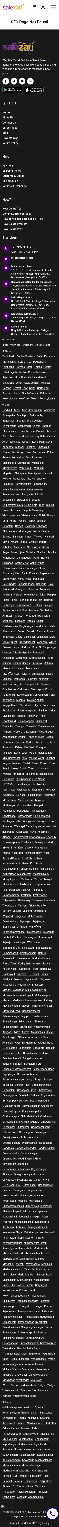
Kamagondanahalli (38, 1227)
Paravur (25, 889)
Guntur (13, 436)
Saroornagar (25, 816)
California (45, 393)
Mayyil (48, 879)
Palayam (25, 1428)
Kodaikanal (8, 1423)
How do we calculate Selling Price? (23, 218)
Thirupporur (8, 1491)
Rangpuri (41, 584)
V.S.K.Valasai (9, 1439)
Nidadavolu (18, 478)
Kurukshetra (30, 594)
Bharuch (50, 631)
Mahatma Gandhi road (36, 1253)
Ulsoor (25, 1005)
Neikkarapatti (34, 1423)
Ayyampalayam (11, 1412)
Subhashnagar (28, 1343)
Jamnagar (29, 636)
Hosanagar (26, 1195)
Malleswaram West (36, 989)
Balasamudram (29, 1412)
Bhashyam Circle (26, 1090)
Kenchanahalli (47, 1232)
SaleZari (36, 1512)
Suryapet (7, 826)
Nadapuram (26, 884)
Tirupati (26, 510)
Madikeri (18, 1253)
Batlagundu (46, 1412)
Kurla (17, 752)
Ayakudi (28, 1407)
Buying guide (10, 181)
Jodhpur (26, 647)
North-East (43, 388)
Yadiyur (42, 1385)
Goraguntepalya (23, 1174)
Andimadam (25, 1444)
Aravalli (31, 631)
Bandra (50, 736)
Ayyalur (39, 1407)
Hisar (31, 589)
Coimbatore (9, 689)
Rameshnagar (26, 1322)
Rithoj (5, 599)
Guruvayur (40, 842)
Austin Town (42, 1037)
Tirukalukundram (26, 1491)
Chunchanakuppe (40, 1127)
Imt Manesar (43, 589)
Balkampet (32, 773)
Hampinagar (29, 1185)
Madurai (20, 700)
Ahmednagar (9, 736)
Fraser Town (9, 963)
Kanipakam (38, 441)
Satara (14, 768)
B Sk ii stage (9, 1047)
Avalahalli (7, 1042)
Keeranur (45, 1417)
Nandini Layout (25, 1285)
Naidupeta (21, 473)
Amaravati (49, 410)
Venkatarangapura (12, 1364)
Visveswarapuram (39, 1374)
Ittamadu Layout (11, 1211)
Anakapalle (8, 415)
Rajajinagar (38, 921)
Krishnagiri (8, 700)
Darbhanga (18, 452)
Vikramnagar (43, 1369)
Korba (13, 520)
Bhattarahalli (45, 1090)
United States (42, 344)
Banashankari (10, 921)
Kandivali (29, 747)
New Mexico (9, 398)
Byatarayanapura (39, 1100)
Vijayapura (28, 1369)
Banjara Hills (46, 773)
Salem (52, 710)
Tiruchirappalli (26, 721)
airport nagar (9, 1444)
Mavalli (20, 1264)
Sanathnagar (9, 816)
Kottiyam (23, 863)
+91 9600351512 (21, 246)
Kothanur (39, 1237)
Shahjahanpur (36, 673)
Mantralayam (9, 468)
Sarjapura (26, 1016)
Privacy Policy (41, 1523)
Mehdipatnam (25, 800)
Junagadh (42, 636)
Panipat (51, 594)
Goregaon (7, 747)
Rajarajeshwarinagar (13, 942)
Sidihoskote (41, 1332)
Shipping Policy (11, 170)
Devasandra (23, 958)
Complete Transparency (16, 213)
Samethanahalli (11, 1327)
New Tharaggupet (12, 1295)
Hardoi (50, 657)
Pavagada (24, 1306)
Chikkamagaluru (30, 1121)
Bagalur (50, 1047)
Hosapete (39, 1195)
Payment (7, 165)
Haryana (20, 366)
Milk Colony (9, 1274)
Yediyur (51, 1385)
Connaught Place (35, 568)
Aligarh (17, 652)
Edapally (51, 837)
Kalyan (19, 747)
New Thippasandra (35, 1295)
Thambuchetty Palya (28, 1348)
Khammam (38, 789)
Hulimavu (22, 974)
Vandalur (22, 1497)
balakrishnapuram (12, 1407)
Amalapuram (35, 410)
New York (24, 398)
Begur (38, 1079)
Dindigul (7, 410)
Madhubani (39, 452)
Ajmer (52, 642)
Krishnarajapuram (12, 1242)
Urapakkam (8, 1497)
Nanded (16, 763)
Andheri (22, 736)
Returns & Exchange (14, 186)
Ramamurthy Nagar (41, 1005)
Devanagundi (41, 1132)
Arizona (6, 393)
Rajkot (6, 642)
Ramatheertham (11, 494)
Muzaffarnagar (10, 673)
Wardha (6, 773)
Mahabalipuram (11, 1465)
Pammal (7, 1481)
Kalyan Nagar (9, 968)
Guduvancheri (10, 1454)
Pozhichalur (30, 1481)
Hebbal (6, 937)
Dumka (52, 552)
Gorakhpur (22, 657)
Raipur (31, 520)
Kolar (5, 1237)
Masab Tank (9, 800)
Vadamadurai (26, 1439)
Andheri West (36, 736)
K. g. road (7, 1221)
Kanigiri (26, 441)
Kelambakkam (27, 1454)
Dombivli (50, 742)
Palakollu (7, 483)
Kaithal (18, 594)
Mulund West (36, 758)
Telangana (8, 366)
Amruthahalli (38, 1032)
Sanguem (18, 536)
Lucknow (37, 663)
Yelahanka (48, 931)
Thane (31, 768)
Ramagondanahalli (12, 1316)
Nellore (6, 478)
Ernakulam (27, 842)
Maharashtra (9, 361)
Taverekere (8, 1348)
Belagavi (48, 1079)
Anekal (50, 1032)
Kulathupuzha (10, 868)
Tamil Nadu (8, 356)
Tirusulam (42, 1491)
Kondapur (51, 789)
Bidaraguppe (9, 1095)
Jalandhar (7, 620)
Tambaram (41, 1486)
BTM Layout (33, 942)
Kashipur (44, 678)
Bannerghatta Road (43, 1069)
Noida (42, 594)
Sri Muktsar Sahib (45, 626)
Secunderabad (41, 816)
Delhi (39, 356)
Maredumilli (25, 468)
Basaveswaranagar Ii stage (17, 1079)
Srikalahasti (23, 499)
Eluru (5, 436)
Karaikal (49, 536)
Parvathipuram (23, 483)
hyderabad (8, 831)
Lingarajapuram (33, 1000)
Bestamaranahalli (41, 1084)
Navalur (6, 1475)
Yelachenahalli (10, 1390)
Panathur (44, 1300)
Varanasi (7, 678)
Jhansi (17, 663)
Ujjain (22, 552)
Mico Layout (43, 1269)
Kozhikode (36, 863)
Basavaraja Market (27, 1074)
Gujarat (47, 366)
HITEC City (8, 784)
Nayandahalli (31, 979)
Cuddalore (23, 689)
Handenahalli (45, 1185)
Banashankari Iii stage (35, 1053)
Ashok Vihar (37, 563)
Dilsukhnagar (23, 779)
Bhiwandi (7, 742)
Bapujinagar (9, 1074)
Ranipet (43, 710)
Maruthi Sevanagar (13, 989)
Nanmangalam (39, 1470)
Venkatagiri (38, 510)
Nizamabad (8, 810)
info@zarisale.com (22, 257)
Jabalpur (7, 547)
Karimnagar (8, 789)
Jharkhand (8, 382)
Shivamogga (25, 1332)
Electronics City (11, 947)
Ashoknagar (9, 1037)
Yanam (14, 541)
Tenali (5, 510)
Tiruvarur (7, 731)
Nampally (39, 805)
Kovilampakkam (11, 1460)
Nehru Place (24, 578)
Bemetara (7, 526)
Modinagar (18, 668)
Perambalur (49, 705)
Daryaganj (8, 573)
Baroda (41, 631)
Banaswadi (28, 947)
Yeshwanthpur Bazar (24, 1395)
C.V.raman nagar (11, 1105)
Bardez (19, 526)
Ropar (39, 620)
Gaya (28, 452)
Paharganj (38, 578)
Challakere (47, 1105)
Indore (43, 541)
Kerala (21, 361)
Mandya (39, 1258)
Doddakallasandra (25, 1148)
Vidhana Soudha (11, 1369)
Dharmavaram (10, 431)
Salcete (6, 536)
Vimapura (7, 1374)
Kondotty (27, 858)
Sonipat (24, 599)
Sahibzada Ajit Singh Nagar (17, 626)
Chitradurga (23, 1127)
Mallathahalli (34, 931)
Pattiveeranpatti (11, 1433)
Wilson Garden (10, 1385)
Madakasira (9, 462)
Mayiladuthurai (35, 700)
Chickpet (17, 937)
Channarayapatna (31, 1111)
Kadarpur (7, 594)
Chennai (45, 684)
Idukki (50, 842)
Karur (52, 694)
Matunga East (45, 752)
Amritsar (7, 615)
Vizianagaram (29, 515)
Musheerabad (24, 805)
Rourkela (34, 610)
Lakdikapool (35, 794)
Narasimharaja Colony (14, 1290)
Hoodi (34, 968)
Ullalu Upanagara (20, 1358)
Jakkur (44, 974)
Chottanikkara (37, 837)
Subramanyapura (46, 1343)
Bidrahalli (24, 1095)
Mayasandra (33, 1264)
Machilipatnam (34, 457)
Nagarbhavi (24, 984)
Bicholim (30, 526)
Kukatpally (8, 794)
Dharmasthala (30, 1142)
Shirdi (23, 768)
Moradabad (32, 668)
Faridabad (8, 589)
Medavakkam (10, 1470)
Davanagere (26, 1132)
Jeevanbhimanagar (29, 1216)
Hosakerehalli (10, 1195)
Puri (24, 610)
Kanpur (26, 663)
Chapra (6, 452)
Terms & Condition (20, 1523)
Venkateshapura (33, 1364)
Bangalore (20, 916)
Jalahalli (7, 979)
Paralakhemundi (11, 610)
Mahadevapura (43, 995)
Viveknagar (22, 1380)
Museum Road (43, 1274)
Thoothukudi (9, 721)
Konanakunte (25, 1237)
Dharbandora (9, 531)
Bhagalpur (43, 447)
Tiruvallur (31, 726)
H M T (45, 1179)
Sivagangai (8, 715)
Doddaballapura (41, 958)
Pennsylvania (47, 398)
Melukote (29, 1269)
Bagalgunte (25, 1047)
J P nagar (22, 926)
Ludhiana (20, 620)
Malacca (45, 382)
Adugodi (7, 1032)
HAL (18, 1185)
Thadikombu (47, 1433)
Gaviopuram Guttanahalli (16, 1169)
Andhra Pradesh (26, 356)
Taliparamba (9, 900)
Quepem (46, 531)
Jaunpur (6, 663)
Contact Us (9, 122)
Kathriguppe (31, 1232)
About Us (7, 117)
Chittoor (46, 425)
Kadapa (51, 436)
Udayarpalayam (22, 1449)
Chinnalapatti (9, 1417)
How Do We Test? (13, 208)
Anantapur (22, 415)
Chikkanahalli (48, 1121)
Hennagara (19, 1190)
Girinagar (7, 1174)
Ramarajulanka (34, 489)
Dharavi (39, 742)
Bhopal (23, 541)
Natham (21, 1423)
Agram (25, 1032)
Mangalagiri (38, 462)
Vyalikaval (36, 1380)
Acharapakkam (41, 1449)
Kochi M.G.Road (11, 858)
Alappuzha (22, 831)
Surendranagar (27, 642)
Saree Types (9, 127)
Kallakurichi (8, 694)
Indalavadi (46, 1206)
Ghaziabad (8, 657)
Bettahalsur (8, 1090)
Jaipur (16, 647)
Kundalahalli (25, 1248)
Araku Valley (37, 415)
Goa (29, 361)
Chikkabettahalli (30, 1116)
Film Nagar (38, 779)
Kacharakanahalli (24, 1221)
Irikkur (6, 847)
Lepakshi (31, 447)
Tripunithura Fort (38, 905)
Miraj (24, 758)
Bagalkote (38, 1047)
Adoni (16, 410)
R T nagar (37, 1306)
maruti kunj (36, 599)
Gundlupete (25, 1179)
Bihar (29, 366)
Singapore (27, 344)
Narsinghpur (34, 547)
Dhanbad (41, 552)
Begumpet (8, 779)
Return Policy (10, 143)
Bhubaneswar (24, 605)
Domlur (42, 953)
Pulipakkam (45, 1481)
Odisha (38, 366)
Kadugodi (24, 968)
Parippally (37, 889)
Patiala (31, 620)
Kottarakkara (9, 863)
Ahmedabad (9, 631)
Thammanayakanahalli (14, 1353)
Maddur (6, 1253)
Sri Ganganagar (47, 647)
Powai (43, 763)
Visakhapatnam (11, 515)
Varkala (17, 910)
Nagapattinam (10, 705)
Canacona (41, 526)
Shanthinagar (9, 1021)
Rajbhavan (47, 1311)
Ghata (19, 636)
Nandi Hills (8, 1285)
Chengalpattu (31, 684)
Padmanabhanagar (27, 1300)
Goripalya (38, 1174)
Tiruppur (20, 726)
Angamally (43, 831)
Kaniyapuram (42, 847)
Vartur (51, 1358)
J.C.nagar (34, 974)
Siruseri (6, 1486)
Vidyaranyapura (11, 1005)
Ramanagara (9, 1322)
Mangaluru (8, 1264)
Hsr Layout (8, 974)
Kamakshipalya (41, 963)
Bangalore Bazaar (12, 1063)
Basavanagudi (44, 947)
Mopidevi (7, 473)
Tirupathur (8, 726)
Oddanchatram (10, 1428)
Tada (41, 505)
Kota (35, 647)
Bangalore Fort (32, 1063)
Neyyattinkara (42, 884)
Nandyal (47, 473)
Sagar (5, 552)
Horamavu (45, 968)
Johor (19, 382)
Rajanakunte (9, 1311)
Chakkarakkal (20, 837)
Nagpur (6, 763)
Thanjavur (32, 715)
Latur (24, 752)
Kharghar (41, 747)
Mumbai (50, 758)
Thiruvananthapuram (43, 900)
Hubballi (22, 1200)
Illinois (16, 393)
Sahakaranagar (10, 1016)
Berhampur (8, 605)
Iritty (13, 847)
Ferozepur (31, 615)
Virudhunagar (45, 731)
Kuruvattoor (9, 874)
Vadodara (42, 642)
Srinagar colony (45, 821)
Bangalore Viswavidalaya (16, 1069)
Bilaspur (51, 515)
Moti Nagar (8, 805)
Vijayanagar (26, 1026)
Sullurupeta (30, 505)
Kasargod (17, 852)
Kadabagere (42, 1221)
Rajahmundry (40, 483)
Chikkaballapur (10, 1116)
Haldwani (31, 678)
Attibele (22, 1037)
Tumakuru (34, 1353)
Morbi (52, 636)
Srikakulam (8, 499)
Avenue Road (45, 1042)
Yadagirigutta (33, 826)
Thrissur (22, 905)
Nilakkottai (50, 1423)
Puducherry (39, 361)
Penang (6, 388)
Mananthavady (41, 874)
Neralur (33, 1290)
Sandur (49, 1327)
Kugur (13, 1237)
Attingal (6, 837)
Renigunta (27, 494)
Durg (5, 520)
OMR (15, 1475)
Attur (31, 1037)
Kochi (47, 852)
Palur (46, 1475)
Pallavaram (34, 1475)
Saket (51, 584)
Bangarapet (8, 420)
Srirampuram (26, 1021)
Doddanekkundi (46, 1148)
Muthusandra (24, 1279)
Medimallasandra (12, 1269)
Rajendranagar (39, 810)
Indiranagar (8, 926)
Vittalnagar (8, 1380)
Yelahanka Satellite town (34, 1390)
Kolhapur (7, 752)
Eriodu (22, 1417)
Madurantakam (43, 1460)
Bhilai (42, 515)
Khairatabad (23, 789)
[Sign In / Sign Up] (43, 7)
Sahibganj (7, 563)
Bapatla (21, 420)
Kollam (38, 858)
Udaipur (6, 652)
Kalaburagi (8, 1227)
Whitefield (35, 926)
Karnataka (49, 356)
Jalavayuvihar (39, 1211)
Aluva (33, 831)
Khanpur (33, 573)
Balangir (48, 599)
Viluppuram (30, 731)
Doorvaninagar (29, 1153)
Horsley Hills (37, 436)
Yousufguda (49, 826)
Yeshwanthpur (42, 1026)
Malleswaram (35, 916)
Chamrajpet (30, 937)
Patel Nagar (9, 584)
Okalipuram (8, 1300)
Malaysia (15, 344)
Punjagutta (23, 810)
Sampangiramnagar (32, 1327)
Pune (52, 763)
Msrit (21, 1274)
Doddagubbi (46, 1142)
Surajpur (41, 520)
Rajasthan (7, 377)
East (25, 388)
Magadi (6, 1000)
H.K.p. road (8, 1185)
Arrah (5, 441)
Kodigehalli (24, 963)
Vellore (18, 731)
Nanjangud (41, 1285)
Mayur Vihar (9, 578)
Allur (24, 410)
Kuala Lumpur (31, 382)
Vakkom (27, 910)
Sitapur (50, 673)
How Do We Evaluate (14, 224)
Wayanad (7, 916)
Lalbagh (48, 1000)
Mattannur (26, 879)
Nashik (27, 763)
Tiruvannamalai (46, 726)
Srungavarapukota (12, 505)
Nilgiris (37, 705)
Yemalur (6, 1395)
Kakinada (15, 441)
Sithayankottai (30, 1433)
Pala (5, 889)
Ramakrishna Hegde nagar (40, 1316)
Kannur (6, 852)
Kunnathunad (46, 868)
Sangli (6, 768)
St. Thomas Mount (23, 1486)
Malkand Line (10, 1258)
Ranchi (45, 557)
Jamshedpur (24, 557)
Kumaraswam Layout (35, 1242)
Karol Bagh (21, 573)
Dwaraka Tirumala (46, 431)
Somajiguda (28, 821)
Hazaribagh (8, 557)
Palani (35, 1428)
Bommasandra (28, 953)
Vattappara (39, 910)
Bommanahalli (10, 953)
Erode (48, 689)
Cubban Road (10, 1132)
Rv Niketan (41, 1322)
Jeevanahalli (9, 1216)
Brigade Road (48, 1095)
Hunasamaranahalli (13, 1206)
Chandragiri (24, 425)
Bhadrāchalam (35, 420)
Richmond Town (11, 1011)
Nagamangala (41, 1279)
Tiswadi (38, 536)
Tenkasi (21, 715)
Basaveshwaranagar (13, 931)
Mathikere (38, 984)
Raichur (48, 1306)
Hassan (6, 1190)
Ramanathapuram (27, 710)
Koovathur (28, 1460)
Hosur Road (9, 1200)
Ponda (36, 531)
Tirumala (15, 510)
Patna (50, 452)
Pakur (36, 557)
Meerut (6, 668)
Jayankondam (41, 1444)
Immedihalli (32, 1206)
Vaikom (6, 910)
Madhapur (49, 794)
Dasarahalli (8, 958)
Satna (14, 552)
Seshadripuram (41, 1016)
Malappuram (24, 874)
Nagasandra (9, 984)
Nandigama (34, 473)
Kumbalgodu (9, 1248)
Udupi (5, 1358)
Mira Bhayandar (11, 758)
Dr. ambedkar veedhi (14, 1158)
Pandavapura (9, 1306)
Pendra (22, 520)
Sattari (28, 536)
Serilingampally (11, 821)
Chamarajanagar (31, 1105)
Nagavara (45, 979)
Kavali (49, 441)
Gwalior (33, 541)
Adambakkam (36, 1497)
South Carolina (30, 393)
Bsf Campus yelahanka (15, 1100)
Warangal (19, 826)
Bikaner (6, 647)
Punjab (43, 372)
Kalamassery (25, 847)
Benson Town (22, 1084)
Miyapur (39, 800)
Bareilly (26, 652)
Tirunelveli (41, 721)
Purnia (6, 457)
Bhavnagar (8, 636)
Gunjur (37, 1179)
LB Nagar (21, 794)
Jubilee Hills (39, 784)
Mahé (5, 541)
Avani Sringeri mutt (25, 1042)
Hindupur (24, 436)
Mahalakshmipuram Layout (17, 995)
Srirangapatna (10, 1343)
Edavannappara (11, 842)
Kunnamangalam (28, 868)
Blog (5, 132)
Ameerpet (18, 773)
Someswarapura (35, 1337)
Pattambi (26, 895)
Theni (42, 715)
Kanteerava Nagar (12, 1232)
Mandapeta (23, 462)
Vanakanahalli (39, 1358)
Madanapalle (41, 1248)
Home (6, 112)
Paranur (17, 1481)
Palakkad (14, 889)
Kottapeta (8, 447)
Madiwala (18, 1000)
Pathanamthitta (11, 895)
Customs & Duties (13, 175)
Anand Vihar (22, 563)
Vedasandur (42, 1439)
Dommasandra (10, 1153)
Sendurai (7, 1449)
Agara (17, 1032)
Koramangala (45, 937)
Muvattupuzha (10, 884)
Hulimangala (35, 1200)
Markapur (39, 468)
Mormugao (25, 531)
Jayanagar (25, 921)
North (32, 388)
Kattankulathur (45, 1454)
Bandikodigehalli (11, 1058)
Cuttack (37, 605)
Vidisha (30, 552)
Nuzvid (31, 478)
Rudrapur (7, 684)
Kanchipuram (24, 694)
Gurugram (20, 589)
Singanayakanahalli (13, 1337)
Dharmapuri (37, 689)
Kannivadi (33, 1417)
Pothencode (40, 895)
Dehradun (19, 678)
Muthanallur (9, 1279)
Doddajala (8, 1148)
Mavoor (38, 879)
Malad (32, 752)
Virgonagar (21, 1374)
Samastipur (17, 457)
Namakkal (25, 705)
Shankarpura (9, 1332)
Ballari (17, 1053)
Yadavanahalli (28, 1385)
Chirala (36, 425)
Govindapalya (10, 1179)
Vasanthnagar (10, 1026)
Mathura (48, 663)
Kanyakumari (40, 694)
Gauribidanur (34, 1158)
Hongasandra (34, 1190)
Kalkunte (21, 1227)
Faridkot (18, 615)
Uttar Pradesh (23, 377)
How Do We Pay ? (12, 229)
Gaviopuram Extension (15, 1163)
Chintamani (8, 1127)
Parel (35, 763)
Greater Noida (37, 657)
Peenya (17, 979)
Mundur (29, 1274)
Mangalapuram (10, 879)
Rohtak (14, 599)
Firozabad (38, 652)
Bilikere (35, 1095)
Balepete (7, 1053)
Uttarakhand (39, 377)
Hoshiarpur (44, 615)
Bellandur (7, 1084)
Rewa (45, 547)
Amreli (21, 631)
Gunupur (48, 605)
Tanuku (50, 505)
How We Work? (11, 138)
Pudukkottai (9, 710)
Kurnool (19, 447)
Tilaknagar (40, 1021)
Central (17, 388)
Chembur (19, 742)
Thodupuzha (9, 905)
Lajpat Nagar (47, 573)
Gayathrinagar (39, 1169)
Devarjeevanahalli (12, 1137)
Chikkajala (46, 1116)
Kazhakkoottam (33, 852)
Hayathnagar (23, 784)
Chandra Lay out (11, 1111)
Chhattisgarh (9, 372)
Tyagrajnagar (48, 1353)
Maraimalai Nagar (31, 1465)
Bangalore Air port (33, 1058)
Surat (14, 642)
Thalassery (24, 900)
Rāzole (39, 494)
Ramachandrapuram (13, 489)
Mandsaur (19, 547)
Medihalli (46, 1264)
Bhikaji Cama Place (13, 568)
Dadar (29, 742)
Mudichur (24, 1470)
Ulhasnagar (43, 768)
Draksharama (27, 431)
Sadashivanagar (31, 1011)
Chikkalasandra (11, 1121)
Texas (34, 398)
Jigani (44, 1216)
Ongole (41, 478)
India (5, 344)
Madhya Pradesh (28, 372)
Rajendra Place (26, 584)
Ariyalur (18, 684)
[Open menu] (53, 7)
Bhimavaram (9, 425)
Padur (23, 1475)
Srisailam (36, 499)
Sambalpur (46, 610)
